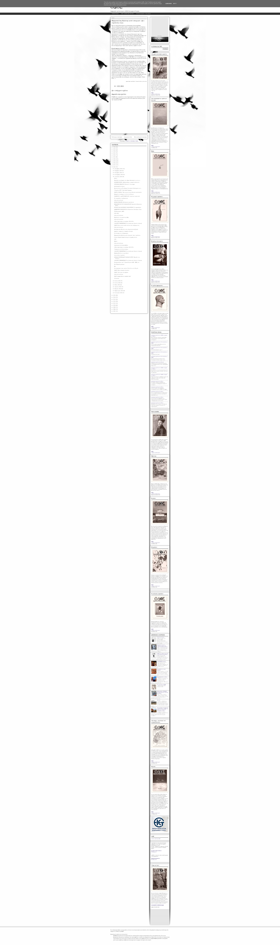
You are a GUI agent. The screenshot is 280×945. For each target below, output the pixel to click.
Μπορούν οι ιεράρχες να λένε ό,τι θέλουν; (124, 194)
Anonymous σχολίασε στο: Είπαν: (157, 381)
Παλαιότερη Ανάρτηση (140, 137)
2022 (114, 155)
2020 (114, 159)
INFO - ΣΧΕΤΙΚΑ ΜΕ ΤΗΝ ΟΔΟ (127, 13)
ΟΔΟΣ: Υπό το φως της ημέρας (121, 272)
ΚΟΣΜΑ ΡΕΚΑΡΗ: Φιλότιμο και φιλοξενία (124, 202)
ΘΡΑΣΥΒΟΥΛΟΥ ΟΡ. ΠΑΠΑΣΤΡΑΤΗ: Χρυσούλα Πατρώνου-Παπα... (128, 204)
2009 (114, 307)
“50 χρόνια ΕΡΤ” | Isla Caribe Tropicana (122, 190)
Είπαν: (115, 178)
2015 (114, 295)
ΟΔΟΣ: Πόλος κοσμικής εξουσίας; (121, 270)
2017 (114, 165)
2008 (114, 309)
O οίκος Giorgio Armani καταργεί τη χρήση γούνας (125, 237)
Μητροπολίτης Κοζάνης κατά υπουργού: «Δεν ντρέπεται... (127, 235)
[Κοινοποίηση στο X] (120, 86)
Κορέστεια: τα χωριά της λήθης (121, 217)
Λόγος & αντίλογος (160, 637)
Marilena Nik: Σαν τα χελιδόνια (121, 253)
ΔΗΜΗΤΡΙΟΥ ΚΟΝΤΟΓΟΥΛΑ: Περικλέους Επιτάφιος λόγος (128, 209)
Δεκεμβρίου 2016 (118, 168)
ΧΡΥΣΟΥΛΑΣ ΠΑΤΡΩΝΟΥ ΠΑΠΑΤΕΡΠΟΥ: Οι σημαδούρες (127, 207)
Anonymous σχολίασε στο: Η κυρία (157, 362)
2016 (114, 167)
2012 (114, 301)
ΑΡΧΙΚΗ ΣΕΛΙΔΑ (115, 13)
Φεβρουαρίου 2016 (118, 290)
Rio (115, 266)
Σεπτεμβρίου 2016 (118, 174)
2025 (114, 149)
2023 (114, 153)
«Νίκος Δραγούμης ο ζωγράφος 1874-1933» (124, 221)
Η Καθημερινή (153, 851)
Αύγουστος (116, 278)
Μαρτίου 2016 (117, 288)
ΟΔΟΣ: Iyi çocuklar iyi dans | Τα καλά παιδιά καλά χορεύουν (162, 654)
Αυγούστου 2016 (118, 176)
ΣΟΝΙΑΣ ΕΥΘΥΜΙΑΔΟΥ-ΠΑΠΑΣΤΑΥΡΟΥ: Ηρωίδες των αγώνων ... (127, 257)
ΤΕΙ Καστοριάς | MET (119, 211)
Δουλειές (158, 700)
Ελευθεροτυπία (154, 859)
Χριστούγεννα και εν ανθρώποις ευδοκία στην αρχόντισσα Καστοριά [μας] (162, 645)
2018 (114, 163)
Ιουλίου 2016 (117, 280)
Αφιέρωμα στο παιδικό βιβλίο (121, 245)
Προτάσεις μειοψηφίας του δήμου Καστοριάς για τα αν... (127, 180)
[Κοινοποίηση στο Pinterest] (123, 86)
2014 (114, 297)
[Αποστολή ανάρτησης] (115, 86)
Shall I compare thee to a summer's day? (122, 276)
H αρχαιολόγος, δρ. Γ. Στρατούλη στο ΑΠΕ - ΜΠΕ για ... (127, 262)
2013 (114, 299)
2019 (114, 161)
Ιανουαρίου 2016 (118, 292)
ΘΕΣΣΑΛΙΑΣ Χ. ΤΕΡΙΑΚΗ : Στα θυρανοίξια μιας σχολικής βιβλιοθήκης (162, 692)
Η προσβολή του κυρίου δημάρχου (161, 670)
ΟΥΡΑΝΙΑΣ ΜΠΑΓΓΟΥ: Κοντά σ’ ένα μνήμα (124, 184)
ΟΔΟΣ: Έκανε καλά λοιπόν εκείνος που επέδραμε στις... (127, 225)
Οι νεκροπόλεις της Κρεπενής (121, 198)
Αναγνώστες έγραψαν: (119, 255)
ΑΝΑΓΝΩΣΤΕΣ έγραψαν (161, 661)
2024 (114, 151)
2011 (114, 303)
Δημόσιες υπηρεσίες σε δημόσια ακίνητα (123, 231)
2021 (114, 157)
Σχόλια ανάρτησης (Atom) (132, 141)
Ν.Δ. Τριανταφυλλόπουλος (156, 850)
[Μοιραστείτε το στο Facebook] (121, 86)
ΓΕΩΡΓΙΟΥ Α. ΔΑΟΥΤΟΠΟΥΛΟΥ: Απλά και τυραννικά (127, 196)
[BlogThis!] (119, 86)
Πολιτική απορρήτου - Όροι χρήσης (143, 13)
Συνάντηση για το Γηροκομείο (121, 233)
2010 (114, 305)
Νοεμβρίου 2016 (118, 170)
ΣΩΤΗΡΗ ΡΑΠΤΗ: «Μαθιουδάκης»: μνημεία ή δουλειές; (127, 182)
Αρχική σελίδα (128, 137)
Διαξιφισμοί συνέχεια (119, 186)
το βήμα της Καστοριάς (155, 93)
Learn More (168, 3)
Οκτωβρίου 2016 (118, 172)
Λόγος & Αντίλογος (118, 200)
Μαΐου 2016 (117, 284)
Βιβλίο (115, 241)
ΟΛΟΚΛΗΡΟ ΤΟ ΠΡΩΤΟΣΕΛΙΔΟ (157, 905)
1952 (115, 239)
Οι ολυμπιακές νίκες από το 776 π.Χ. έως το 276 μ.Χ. (126, 268)
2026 (114, 147)
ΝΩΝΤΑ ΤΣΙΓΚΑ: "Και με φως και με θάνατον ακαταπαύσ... (128, 192)
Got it (174, 3)
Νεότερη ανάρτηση (117, 137)
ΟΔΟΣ (152, 92)
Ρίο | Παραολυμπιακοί (119, 264)
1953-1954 (116, 213)
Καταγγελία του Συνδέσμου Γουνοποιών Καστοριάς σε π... (128, 188)
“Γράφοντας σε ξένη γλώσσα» (121, 249)
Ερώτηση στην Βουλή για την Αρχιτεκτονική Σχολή (126, 229)
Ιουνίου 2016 (117, 282)
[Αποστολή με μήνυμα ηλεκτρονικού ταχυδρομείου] (117, 86)
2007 (114, 311)
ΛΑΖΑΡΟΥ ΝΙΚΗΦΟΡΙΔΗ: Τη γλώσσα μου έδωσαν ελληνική (128, 223)
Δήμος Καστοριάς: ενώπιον (162, 676)
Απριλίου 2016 (117, 286)
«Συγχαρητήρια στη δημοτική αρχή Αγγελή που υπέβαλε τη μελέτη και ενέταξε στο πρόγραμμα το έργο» (162, 709)
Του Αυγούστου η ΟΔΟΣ (161, 684)
